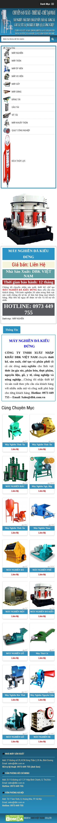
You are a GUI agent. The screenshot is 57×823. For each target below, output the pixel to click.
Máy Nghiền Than (42, 528)
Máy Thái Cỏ (42, 653)
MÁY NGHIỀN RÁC (15, 486)
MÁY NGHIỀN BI (42, 737)
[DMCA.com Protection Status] (14, 818)
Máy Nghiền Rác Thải (15, 695)
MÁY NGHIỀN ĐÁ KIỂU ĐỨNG (29, 343)
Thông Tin (11, 329)
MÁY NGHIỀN (18, 318)
